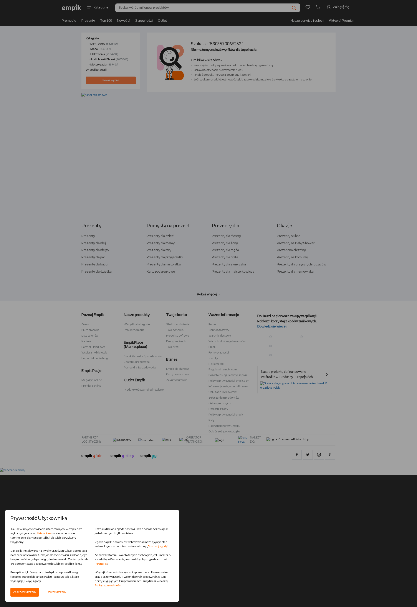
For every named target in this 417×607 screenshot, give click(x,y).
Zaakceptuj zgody (24, 592)
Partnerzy (101, 564)
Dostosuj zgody (56, 592)
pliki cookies (43, 533)
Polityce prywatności (108, 585)
